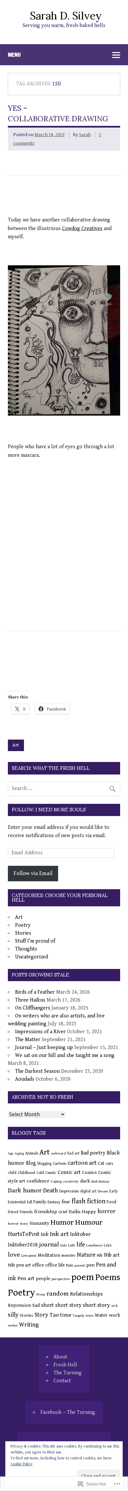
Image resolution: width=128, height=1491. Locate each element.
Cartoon (59, 1163)
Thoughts (26, 949)
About (60, 1357)
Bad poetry (93, 1153)
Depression (69, 1191)
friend (13, 1212)
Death (50, 1190)
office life (55, 1265)
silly (13, 1314)
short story (96, 1304)
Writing (29, 1324)
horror (106, 1211)
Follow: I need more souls (49, 810)
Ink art (59, 1234)
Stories (23, 933)
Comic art (69, 1172)
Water (101, 1315)
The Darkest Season (37, 1071)
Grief (62, 1211)
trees (90, 1315)
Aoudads (24, 1079)
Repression (19, 1305)
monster (68, 1255)
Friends (26, 1212)
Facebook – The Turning (67, 1412)
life (80, 1244)
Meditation (49, 1255)
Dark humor (25, 1190)
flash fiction (88, 1201)
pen (90, 1265)
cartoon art (82, 1162)
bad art (73, 1153)
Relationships (86, 1294)
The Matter (27, 1040)
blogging (44, 1163)
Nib (100, 1255)
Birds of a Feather (35, 992)
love (14, 1255)
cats (109, 1163)
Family (39, 1202)
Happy (89, 1211)
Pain (69, 1265)
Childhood (26, 1173)
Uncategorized (31, 957)
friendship (45, 1211)
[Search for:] (64, 788)
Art (15, 745)
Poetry (23, 925)
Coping (56, 1181)
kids (63, 1245)
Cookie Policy (21, 1464)
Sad (36, 1305)
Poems (107, 1277)
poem (82, 1277)
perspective (61, 1279)
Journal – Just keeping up (44, 1047)
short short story (61, 1305)
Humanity (39, 1223)
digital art (88, 1191)
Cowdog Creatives (82, 228)
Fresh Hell (65, 1365)
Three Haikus (30, 1000)
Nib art (111, 1255)
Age (10, 1153)
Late (71, 1245)
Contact (62, 1381)
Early (113, 1191)
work (114, 1315)
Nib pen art (19, 1265)
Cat (101, 1163)
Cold (40, 1172)
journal (49, 1244)
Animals (31, 1153)
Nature (86, 1254)
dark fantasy (100, 1182)
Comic (50, 1172)
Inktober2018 (23, 1245)
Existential (17, 1202)
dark (85, 1181)
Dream (103, 1191)
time (65, 1315)
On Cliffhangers (32, 1008)
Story (41, 1314)
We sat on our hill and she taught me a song (65, 1055)
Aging (19, 1153)
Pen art (25, 1278)
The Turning (67, 1373)
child (12, 1173)
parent (80, 1265)
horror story (18, 1223)
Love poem (28, 1256)
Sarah (85, 134)
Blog (31, 1163)
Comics (89, 1172)
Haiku (74, 1211)
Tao (54, 1314)
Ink (45, 1234)
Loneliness (94, 1245)
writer (13, 1325)
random (58, 1294)
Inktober (80, 1234)
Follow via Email (33, 873)
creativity (71, 1181)
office (38, 1265)
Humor (62, 1222)
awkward (58, 1153)
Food (111, 1202)
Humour (89, 1222)
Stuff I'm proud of (35, 941)
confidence (38, 1181)
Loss (108, 1245)
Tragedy (78, 1316)
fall (29, 1202)
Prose (40, 1294)
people (43, 1278)
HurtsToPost (23, 1234)
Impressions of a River (40, 1032)
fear (66, 1202)
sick (114, 1305)
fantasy (54, 1202)
